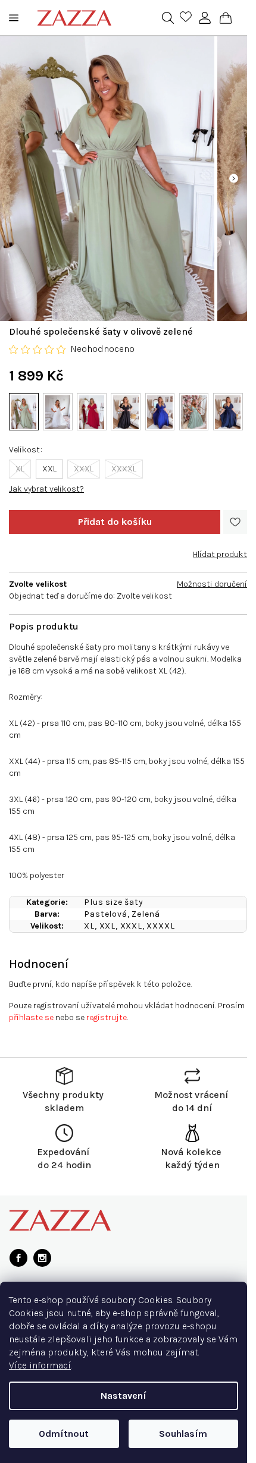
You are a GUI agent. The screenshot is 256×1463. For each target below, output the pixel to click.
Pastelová (105, 914)
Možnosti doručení (212, 584)
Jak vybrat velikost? (46, 489)
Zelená (146, 914)
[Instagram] (42, 1258)
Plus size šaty (113, 902)
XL (19, 469)
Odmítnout (64, 1433)
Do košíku (114, 522)
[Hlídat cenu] (220, 549)
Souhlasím (183, 1433)
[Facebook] (18, 1258)
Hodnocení (38, 964)
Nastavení (123, 1395)
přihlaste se (31, 1017)
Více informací (40, 1365)
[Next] (233, 178)
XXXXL (123, 469)
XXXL (83, 469)
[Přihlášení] (205, 18)
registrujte (106, 1017)
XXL (49, 469)
